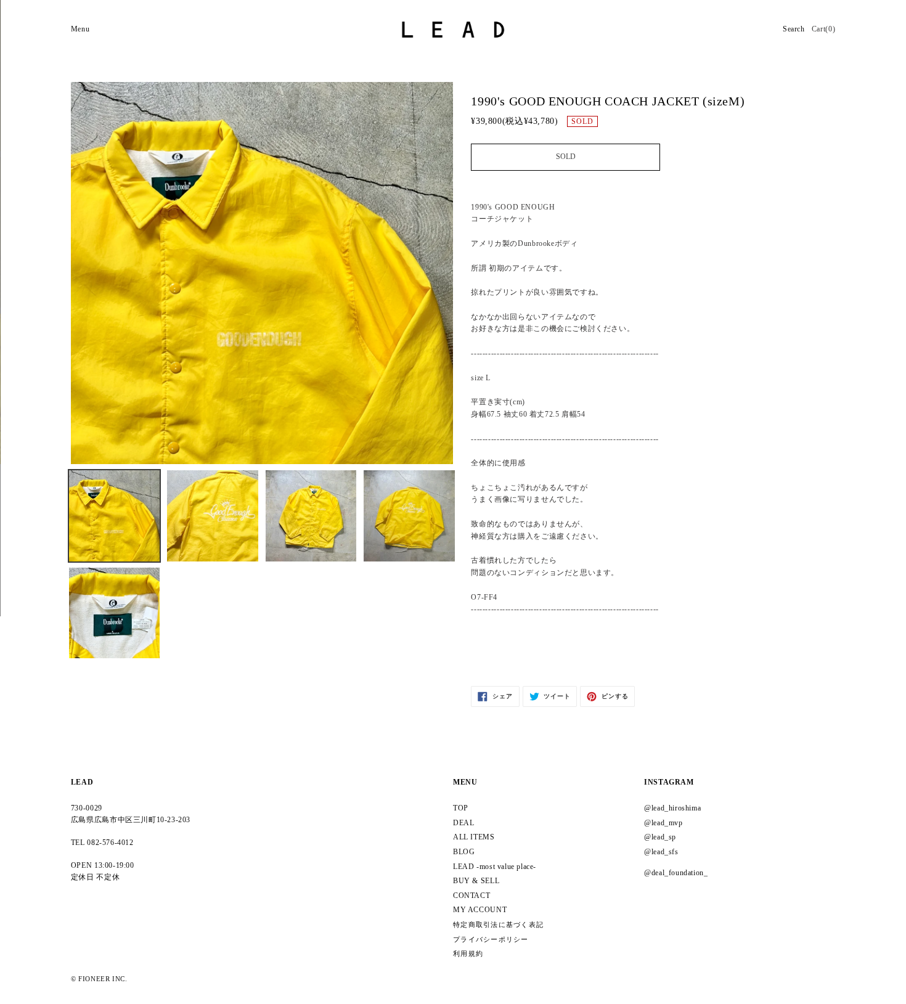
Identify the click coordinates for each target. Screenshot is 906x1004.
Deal (463, 822)
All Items (474, 837)
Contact (471, 895)
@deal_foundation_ (676, 872)
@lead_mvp (663, 822)
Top (460, 808)
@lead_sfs (661, 851)
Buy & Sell (476, 880)
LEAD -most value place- (494, 866)
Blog (464, 851)
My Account (480, 909)
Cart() (823, 29)
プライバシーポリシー (491, 939)
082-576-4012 (110, 842)
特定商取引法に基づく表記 (498, 924)
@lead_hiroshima (672, 808)
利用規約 (468, 953)
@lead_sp (660, 837)
